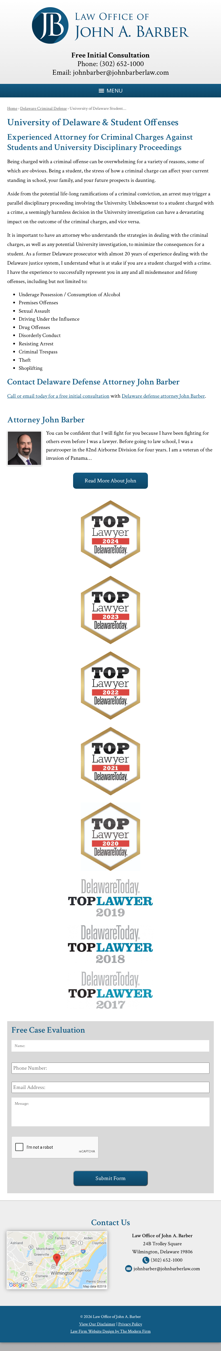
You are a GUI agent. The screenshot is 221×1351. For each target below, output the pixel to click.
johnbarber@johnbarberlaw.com (121, 72)
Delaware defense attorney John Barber (163, 396)
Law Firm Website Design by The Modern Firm (111, 1331)
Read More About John (110, 480)
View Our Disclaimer (97, 1324)
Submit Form (111, 1178)
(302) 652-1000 (122, 64)
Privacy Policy (130, 1324)
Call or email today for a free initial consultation (58, 396)
